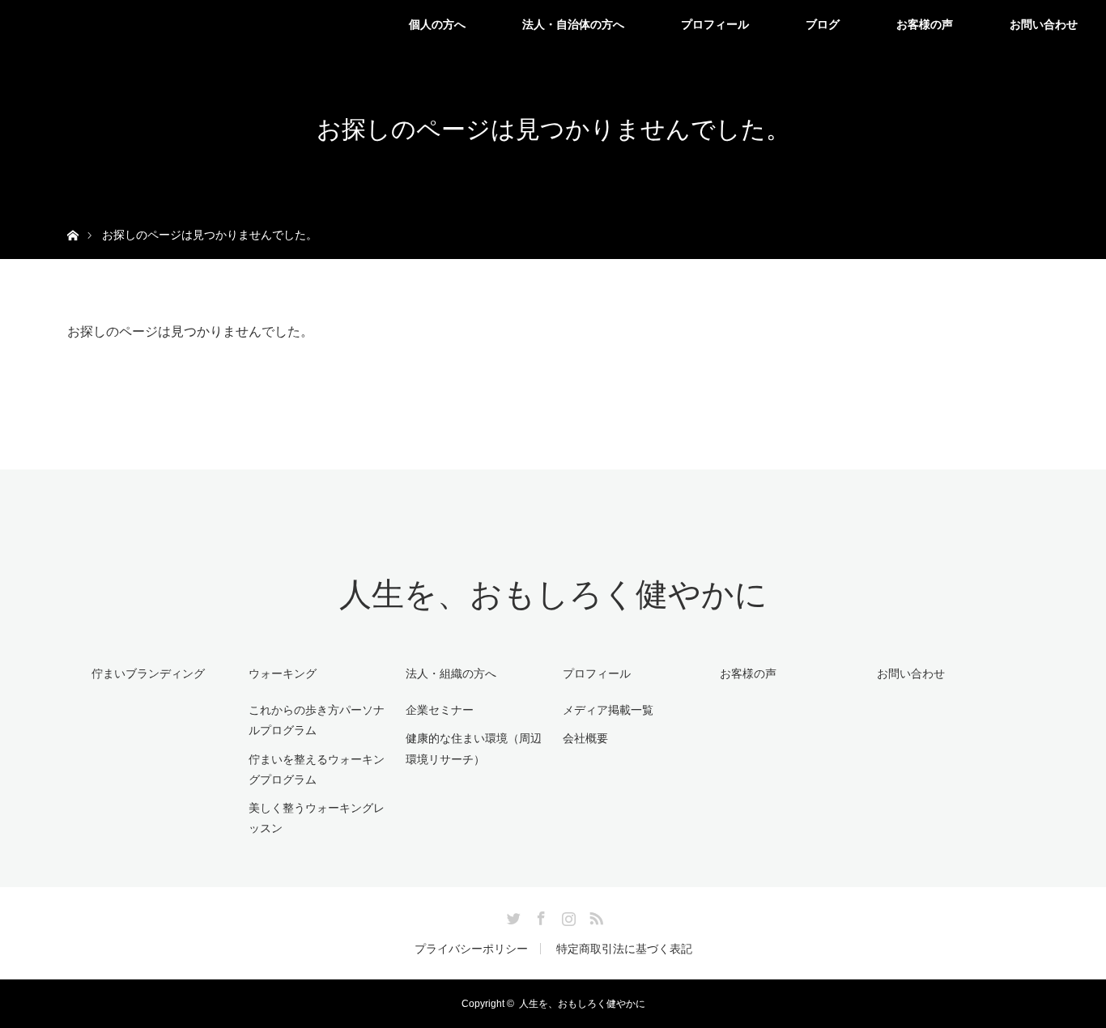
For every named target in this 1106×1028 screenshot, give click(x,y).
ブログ (823, 24)
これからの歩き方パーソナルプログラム (317, 720)
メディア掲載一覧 (608, 709)
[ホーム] (72, 216)
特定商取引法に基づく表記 (624, 948)
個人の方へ (437, 24)
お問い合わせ (1044, 24)
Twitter (512, 915)
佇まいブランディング (148, 673)
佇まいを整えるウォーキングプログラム (317, 769)
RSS (594, 915)
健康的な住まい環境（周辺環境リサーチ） (474, 748)
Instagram (567, 915)
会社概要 (585, 738)
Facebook (539, 915)
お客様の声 (924, 24)
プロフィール (715, 24)
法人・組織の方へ (451, 673)
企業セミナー (440, 709)
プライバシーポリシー (471, 948)
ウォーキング (283, 673)
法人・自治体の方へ (573, 24)
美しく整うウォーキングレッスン (317, 818)
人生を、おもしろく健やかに (553, 594)
